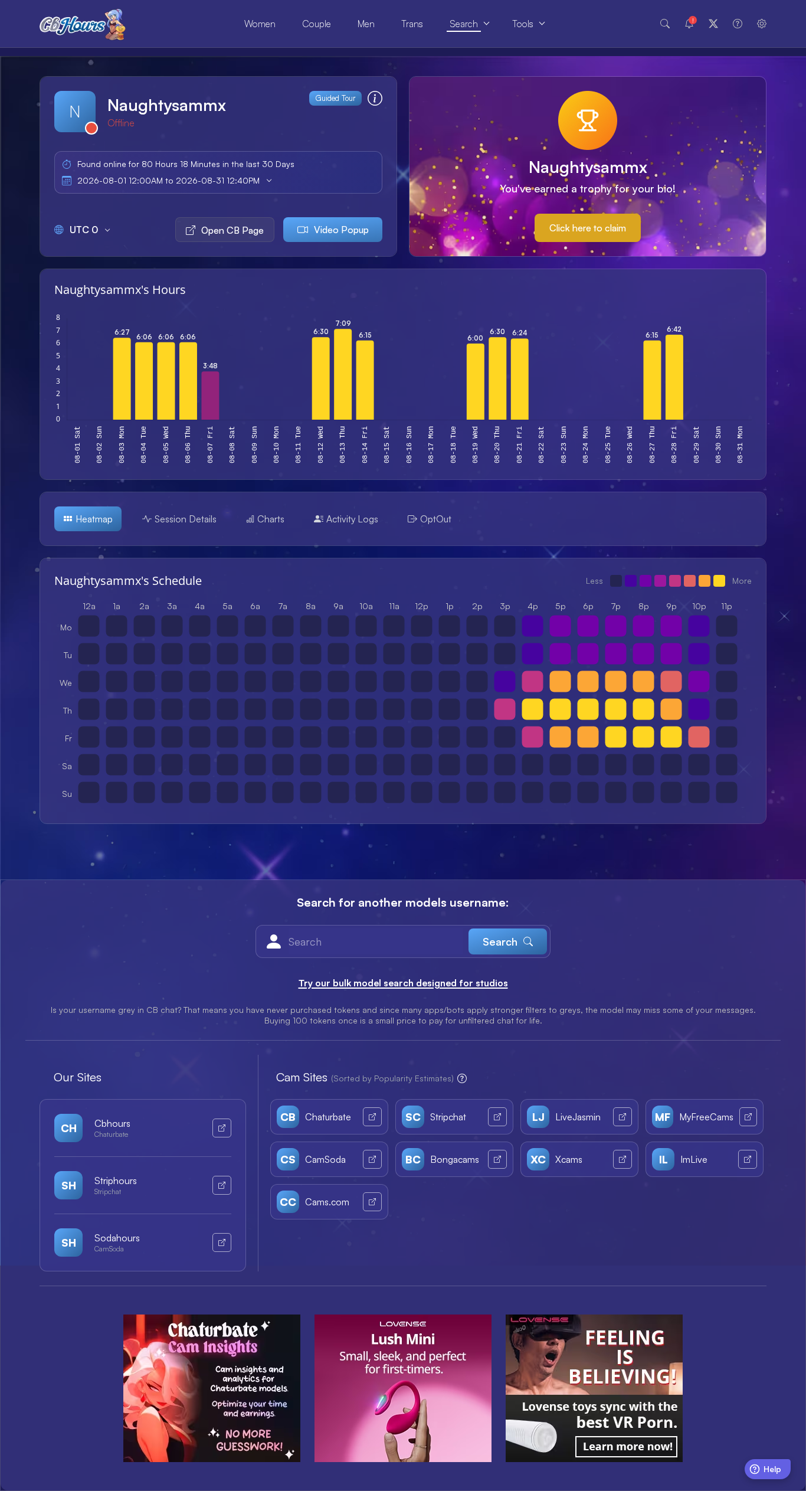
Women (260, 24)
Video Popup (341, 230)
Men (366, 24)
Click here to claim (587, 228)
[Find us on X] (713, 23)
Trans (412, 24)
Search (464, 24)
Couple (316, 24)
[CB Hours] (83, 24)
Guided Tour (335, 98)
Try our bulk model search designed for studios (403, 983)
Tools (522, 24)
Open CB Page (232, 230)
